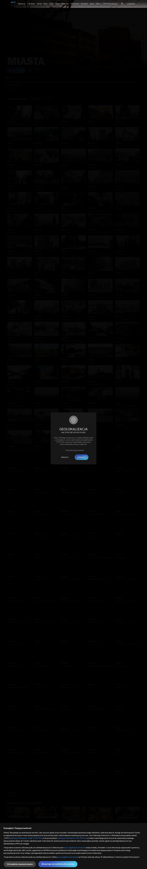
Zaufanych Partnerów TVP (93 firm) (71, 838)
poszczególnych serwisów (74, 847)
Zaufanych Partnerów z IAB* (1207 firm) (26, 838)
